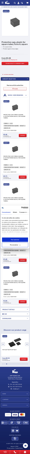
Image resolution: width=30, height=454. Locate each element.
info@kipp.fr (15, 388)
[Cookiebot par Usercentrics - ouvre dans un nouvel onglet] (21, 208)
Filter (16, 88)
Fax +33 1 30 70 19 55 (16, 386)
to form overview (8, 74)
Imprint (13, 446)
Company (5, 399)
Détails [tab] (15, 212)
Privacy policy (11, 448)
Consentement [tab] (6, 212)
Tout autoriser (15, 239)
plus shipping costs (13, 59)
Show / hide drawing (15, 95)
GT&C (16, 446)
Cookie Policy (19, 448)
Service (4, 405)
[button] (3, 344)
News (4, 393)
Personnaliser (14, 245)
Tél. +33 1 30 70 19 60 (16, 384)
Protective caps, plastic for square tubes (15, 7)
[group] (15, 348)
